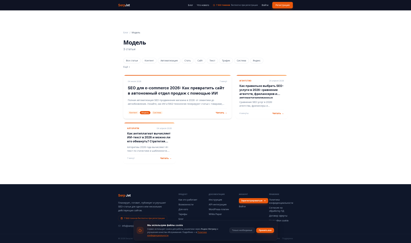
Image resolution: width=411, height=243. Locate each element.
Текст (212, 60)
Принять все (265, 230)
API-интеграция (218, 204)
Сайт (200, 60)
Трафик (226, 60)
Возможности (186, 204)
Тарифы (183, 214)
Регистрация (282, 5)
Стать (187, 60)
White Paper (215, 214)
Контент (149, 60)
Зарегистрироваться (251, 200)
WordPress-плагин (219, 209)
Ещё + (126, 66)
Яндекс (257, 60)
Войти (265, 5)
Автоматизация (169, 60)
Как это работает (188, 199)
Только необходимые (242, 230)
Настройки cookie (279, 220)
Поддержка (287, 238)
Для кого (183, 209)
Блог (190, 5)
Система (241, 60)
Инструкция (215, 199)
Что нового (203, 5)
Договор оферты (278, 215)
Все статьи (132, 60)
